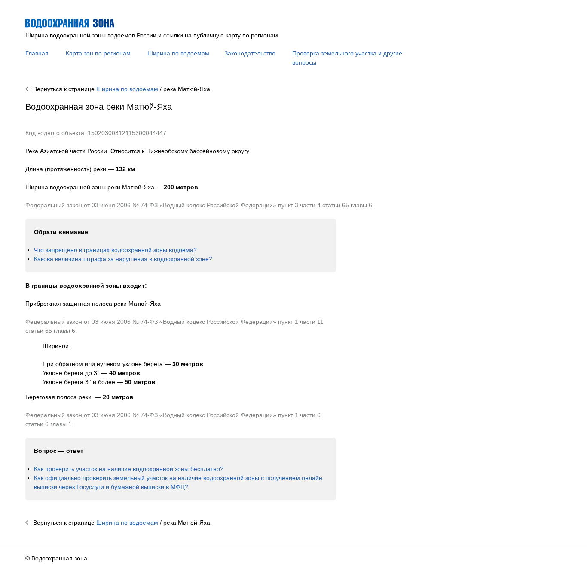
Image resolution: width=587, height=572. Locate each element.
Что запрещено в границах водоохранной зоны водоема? (115, 249)
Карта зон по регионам (98, 53)
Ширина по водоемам (178, 53)
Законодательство (249, 53)
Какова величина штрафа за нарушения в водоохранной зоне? (123, 258)
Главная (37, 53)
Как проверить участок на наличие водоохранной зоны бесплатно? (128, 468)
